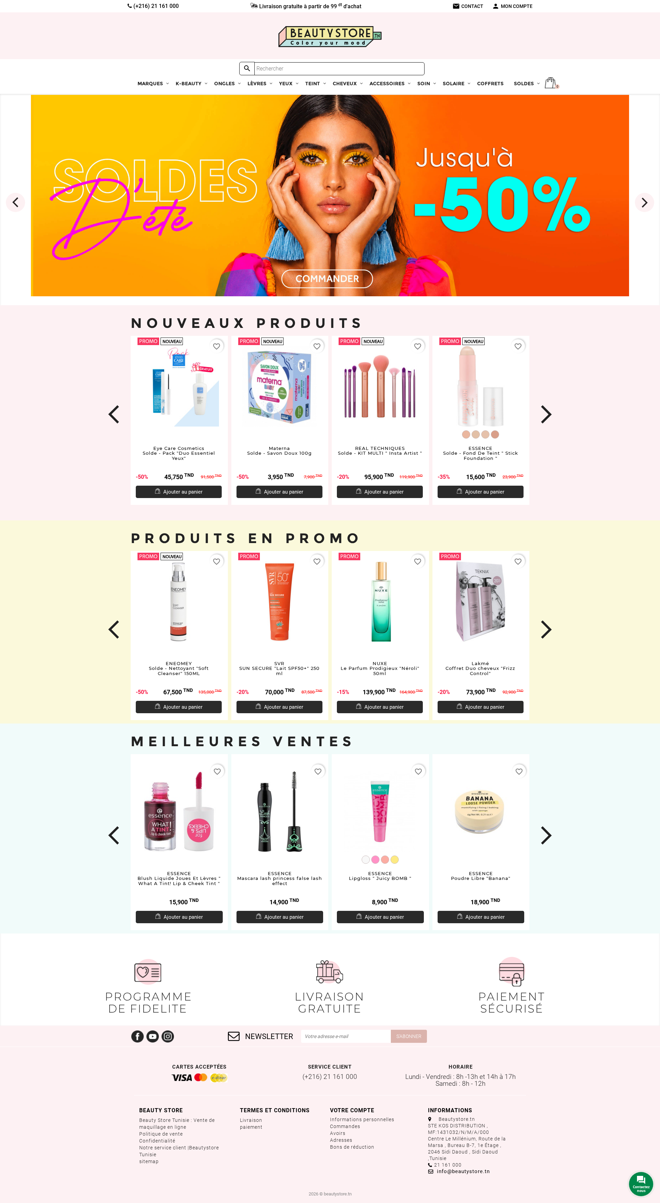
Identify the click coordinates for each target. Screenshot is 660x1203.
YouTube (152, 1036)
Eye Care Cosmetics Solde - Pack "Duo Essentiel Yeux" (179, 453)
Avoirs (337, 1133)
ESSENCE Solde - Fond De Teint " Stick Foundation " (480, 453)
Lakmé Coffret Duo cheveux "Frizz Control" (480, 668)
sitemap (149, 1161)
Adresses (341, 1140)
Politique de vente (161, 1134)
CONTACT (467, 6)
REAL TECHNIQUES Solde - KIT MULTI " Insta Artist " (380, 451)
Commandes (345, 1126)
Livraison (251, 1120)
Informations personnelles (362, 1119)
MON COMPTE (512, 6)
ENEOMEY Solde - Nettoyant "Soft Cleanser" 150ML (179, 668)
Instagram (168, 1036)
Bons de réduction (352, 1147)
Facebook (137, 1036)
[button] (21, 198)
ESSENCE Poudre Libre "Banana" (480, 876)
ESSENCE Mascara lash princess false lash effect (279, 878)
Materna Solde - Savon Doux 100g (279, 451)
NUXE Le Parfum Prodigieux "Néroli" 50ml (380, 668)
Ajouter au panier (182, 492)
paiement (251, 1127)
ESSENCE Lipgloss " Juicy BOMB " (380, 876)
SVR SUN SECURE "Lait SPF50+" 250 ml (279, 668)
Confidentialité (157, 1141)
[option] (330, 195)
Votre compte (352, 1110)
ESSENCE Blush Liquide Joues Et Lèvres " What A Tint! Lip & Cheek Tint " (179, 878)
